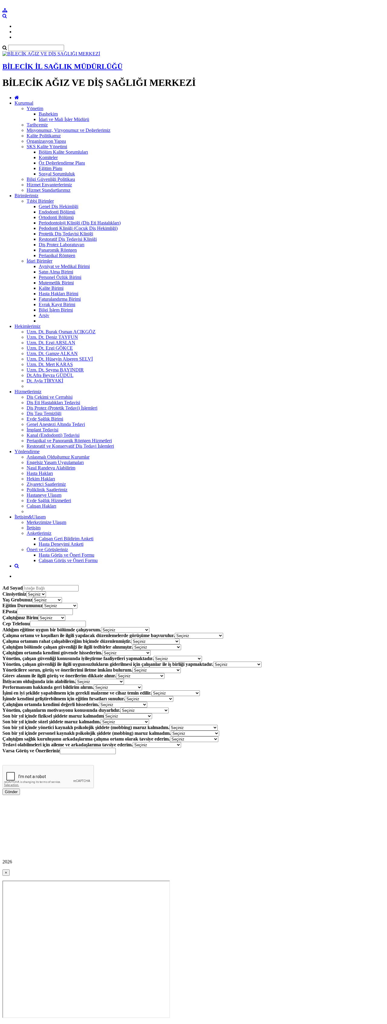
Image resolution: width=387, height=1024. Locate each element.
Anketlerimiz (39, 533)
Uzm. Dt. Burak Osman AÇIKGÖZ (61, 331)
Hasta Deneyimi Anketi (61, 544)
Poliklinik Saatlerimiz (47, 489)
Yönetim (35, 108)
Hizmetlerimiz (28, 391)
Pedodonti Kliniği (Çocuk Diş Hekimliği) (78, 228)
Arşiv (44, 315)
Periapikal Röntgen (57, 255)
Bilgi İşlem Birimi (56, 309)
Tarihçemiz (37, 124)
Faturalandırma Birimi (60, 299)
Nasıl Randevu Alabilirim (51, 467)
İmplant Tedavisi (42, 429)
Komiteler (48, 157)
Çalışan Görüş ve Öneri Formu (68, 560)
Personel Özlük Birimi (60, 277)
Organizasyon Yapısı (46, 141)
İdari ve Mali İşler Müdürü (64, 119)
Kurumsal (24, 103)
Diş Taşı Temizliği (44, 413)
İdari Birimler (39, 260)
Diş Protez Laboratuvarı (61, 244)
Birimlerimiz (26, 195)
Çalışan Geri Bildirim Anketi (66, 538)
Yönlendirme (27, 451)
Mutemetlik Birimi (56, 282)
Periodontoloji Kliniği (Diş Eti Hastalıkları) (80, 222)
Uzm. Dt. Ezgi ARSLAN (51, 342)
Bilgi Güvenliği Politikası (51, 179)
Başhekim (48, 113)
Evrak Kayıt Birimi (57, 304)
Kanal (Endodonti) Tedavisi (53, 435)
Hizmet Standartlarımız (48, 190)
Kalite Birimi (51, 288)
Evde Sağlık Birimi (45, 418)
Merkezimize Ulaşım (46, 522)
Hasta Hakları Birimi (58, 293)
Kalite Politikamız (44, 135)
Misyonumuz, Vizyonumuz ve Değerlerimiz (68, 130)
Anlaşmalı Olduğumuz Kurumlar (58, 457)
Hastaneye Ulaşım (44, 495)
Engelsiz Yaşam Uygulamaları (55, 462)
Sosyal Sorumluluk (57, 173)
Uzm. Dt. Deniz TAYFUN (52, 337)
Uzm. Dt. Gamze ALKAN (52, 353)
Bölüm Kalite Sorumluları (63, 152)
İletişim (34, 527)
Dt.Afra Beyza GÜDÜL (50, 375)
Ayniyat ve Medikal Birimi (64, 266)
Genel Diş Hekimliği (58, 206)
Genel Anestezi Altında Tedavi (56, 424)
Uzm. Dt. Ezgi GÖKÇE (50, 348)
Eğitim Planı (50, 168)
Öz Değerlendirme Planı (62, 162)
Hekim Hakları (41, 478)
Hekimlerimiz (28, 326)
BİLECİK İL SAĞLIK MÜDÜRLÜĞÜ (62, 66)
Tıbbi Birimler (40, 201)
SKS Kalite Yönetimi (47, 146)
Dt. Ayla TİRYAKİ (45, 380)
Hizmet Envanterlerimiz (49, 184)
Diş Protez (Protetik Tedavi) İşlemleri (62, 408)
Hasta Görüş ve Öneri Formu (66, 555)
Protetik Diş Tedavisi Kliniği (66, 233)
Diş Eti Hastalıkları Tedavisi (53, 402)
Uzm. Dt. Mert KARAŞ (50, 364)
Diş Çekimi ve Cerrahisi (50, 397)
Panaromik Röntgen (58, 250)
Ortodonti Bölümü (56, 217)
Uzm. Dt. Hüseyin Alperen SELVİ (60, 359)
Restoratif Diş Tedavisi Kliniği (68, 239)
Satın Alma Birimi (56, 271)
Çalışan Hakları (41, 506)
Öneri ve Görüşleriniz (47, 549)
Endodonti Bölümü (57, 211)
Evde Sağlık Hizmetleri (49, 500)
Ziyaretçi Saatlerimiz (46, 484)
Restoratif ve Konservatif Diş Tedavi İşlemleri (70, 446)
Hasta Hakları (40, 473)
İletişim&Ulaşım (30, 516)
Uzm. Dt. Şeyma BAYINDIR (55, 369)
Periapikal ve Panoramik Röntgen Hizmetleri (69, 440)
